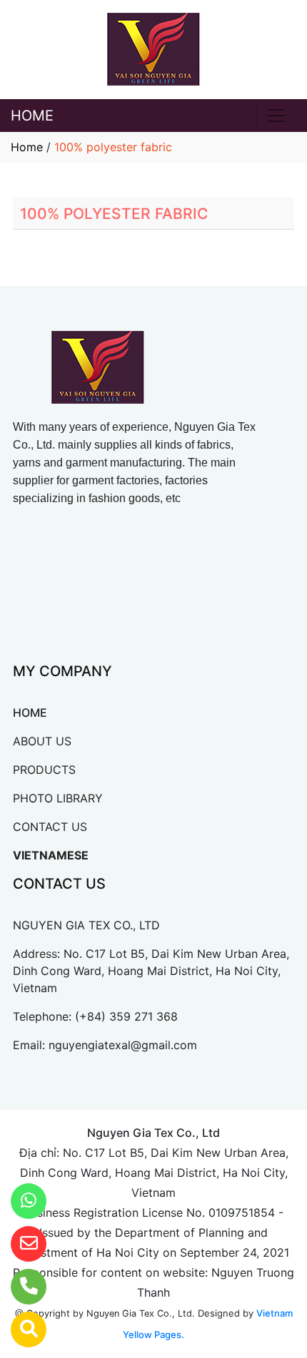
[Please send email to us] (19, 1243)
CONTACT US (50, 827)
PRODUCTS (44, 769)
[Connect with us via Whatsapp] (19, 1201)
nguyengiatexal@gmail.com (123, 1045)
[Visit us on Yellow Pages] (19, 1329)
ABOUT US (42, 741)
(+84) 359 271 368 (126, 1016)
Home (27, 147)
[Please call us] (19, 1286)
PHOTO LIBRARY (58, 798)
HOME (32, 115)
